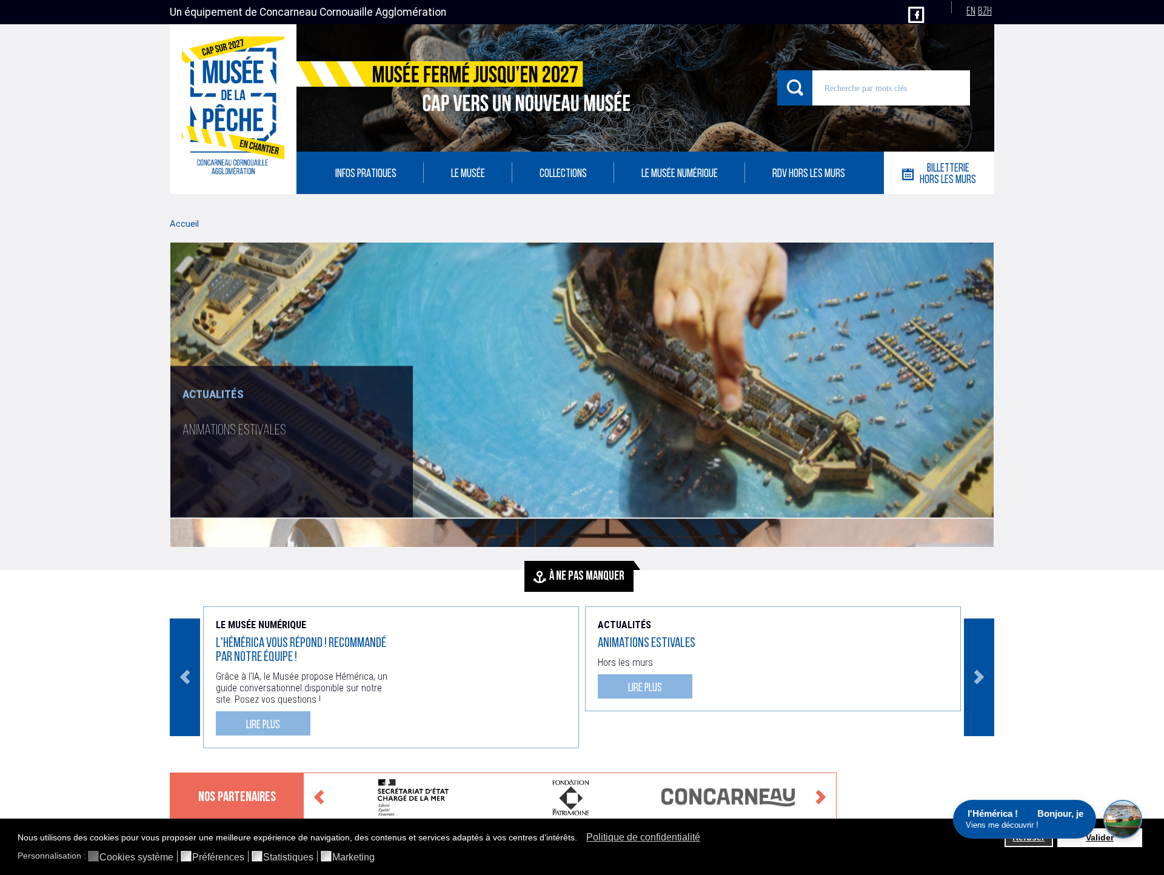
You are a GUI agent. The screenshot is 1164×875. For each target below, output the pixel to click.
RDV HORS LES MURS (808, 174)
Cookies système (136, 857)
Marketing (353, 857)
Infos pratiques (365, 174)
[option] (582, 395)
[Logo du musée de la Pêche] (233, 109)
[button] (580, 838)
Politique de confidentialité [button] (643, 837)
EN (970, 12)
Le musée (468, 174)
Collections (563, 174)
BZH (985, 12)
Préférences (218, 857)
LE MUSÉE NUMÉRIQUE (679, 174)
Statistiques (288, 857)
